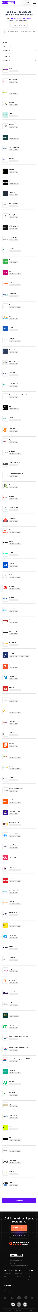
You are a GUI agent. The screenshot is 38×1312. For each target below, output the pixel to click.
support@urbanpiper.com (19, 1263)
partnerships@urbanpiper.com (22, 18)
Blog (5, 1288)
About (28, 1273)
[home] (8, 2)
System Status (18, 1279)
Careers (29, 1276)
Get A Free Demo (19, 1228)
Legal (28, 1279)
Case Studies (7, 1291)
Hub (5, 1276)
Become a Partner (19, 25)
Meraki (5, 1279)
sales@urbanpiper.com (18, 1260)
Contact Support (19, 1273)
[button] (34, 2)
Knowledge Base (19, 1276)
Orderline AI (7, 1273)
